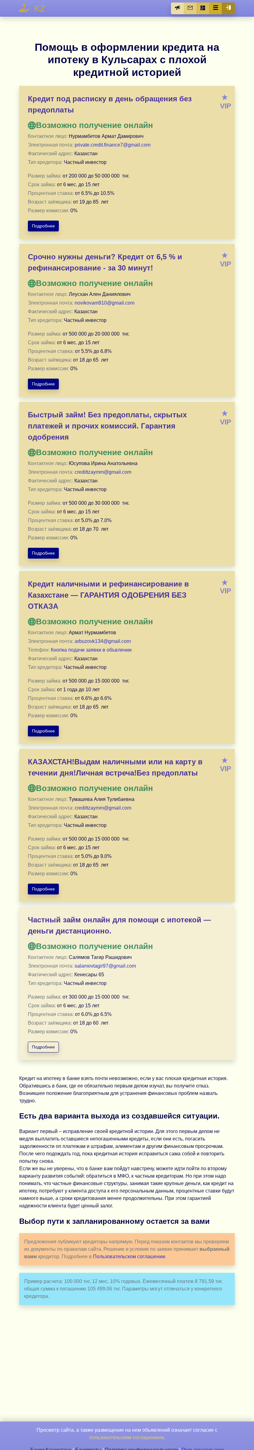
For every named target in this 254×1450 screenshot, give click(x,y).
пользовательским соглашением (126, 1437)
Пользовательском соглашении (129, 1256)
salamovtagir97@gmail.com (105, 966)
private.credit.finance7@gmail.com (113, 144)
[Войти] (228, 8)
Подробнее (43, 225)
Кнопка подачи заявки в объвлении (91, 649)
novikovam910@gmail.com (104, 302)
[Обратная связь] (190, 8)
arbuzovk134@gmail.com (103, 641)
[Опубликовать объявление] (177, 8)
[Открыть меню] (215, 8)
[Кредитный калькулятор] (202, 8)
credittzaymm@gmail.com (103, 472)
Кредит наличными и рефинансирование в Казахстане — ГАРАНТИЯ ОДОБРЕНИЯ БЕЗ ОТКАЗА (108, 595)
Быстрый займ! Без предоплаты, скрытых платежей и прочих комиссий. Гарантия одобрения (107, 426)
